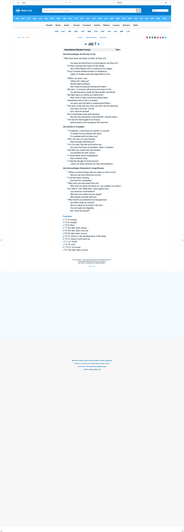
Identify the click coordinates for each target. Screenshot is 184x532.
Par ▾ (118, 50)
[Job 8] (181, 246)
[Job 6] (3, 246)
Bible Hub (92, 266)
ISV (23, 37)
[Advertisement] (92, 289)
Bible (19, 37)
